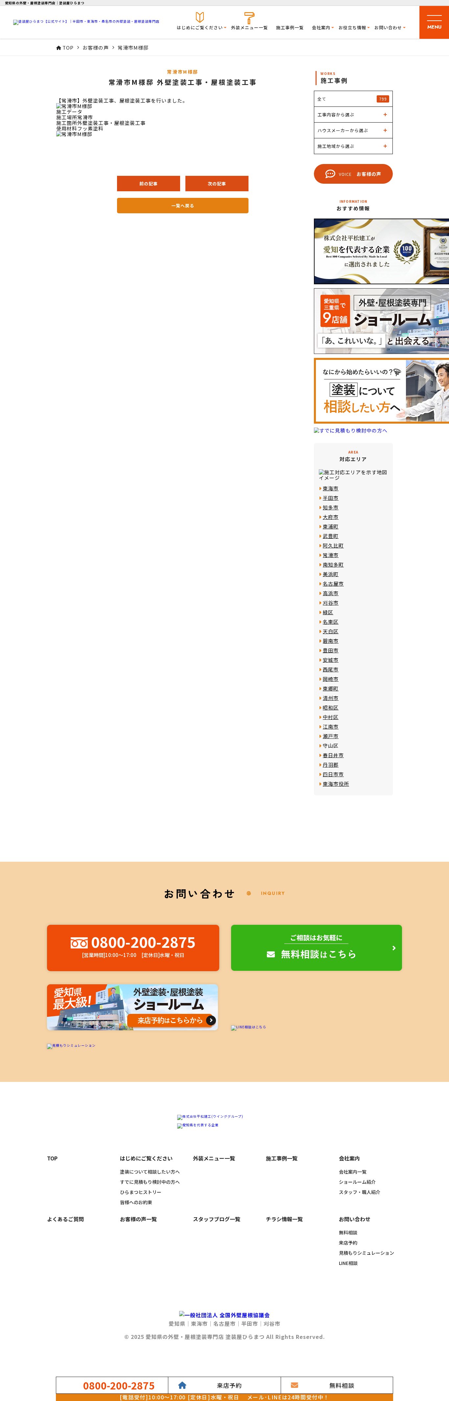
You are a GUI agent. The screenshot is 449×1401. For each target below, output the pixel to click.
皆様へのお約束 (136, 1202)
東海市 (331, 488)
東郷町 (331, 688)
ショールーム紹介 (357, 1182)
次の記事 (217, 183)
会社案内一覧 (352, 1171)
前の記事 (148, 183)
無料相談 (348, 1232)
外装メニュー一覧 (249, 27)
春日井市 (333, 755)
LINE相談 (348, 1263)
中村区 (331, 716)
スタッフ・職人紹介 (359, 1192)
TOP (52, 1158)
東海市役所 (336, 783)
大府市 (331, 516)
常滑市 (331, 554)
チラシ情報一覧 (284, 1219)
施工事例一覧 (290, 27)
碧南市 (331, 640)
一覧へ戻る (182, 205)
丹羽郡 (331, 764)
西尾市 (331, 669)
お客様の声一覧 (138, 1219)
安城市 (331, 659)
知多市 (331, 507)
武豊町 (331, 535)
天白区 (331, 631)
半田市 (331, 497)
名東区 (331, 621)
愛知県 (177, 1323)
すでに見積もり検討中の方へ (150, 1182)
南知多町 (333, 564)
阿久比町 (333, 545)
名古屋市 (333, 583)
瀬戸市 (331, 736)
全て (352, 99)
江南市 (331, 726)
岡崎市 (331, 678)
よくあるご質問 (65, 1219)
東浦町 (331, 526)
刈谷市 (331, 602)
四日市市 (333, 774)
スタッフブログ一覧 (216, 1219)
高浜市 (331, 593)
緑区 (328, 612)
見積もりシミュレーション (366, 1252)
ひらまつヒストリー (140, 1192)
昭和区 (331, 707)
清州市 (331, 697)
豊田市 (331, 650)
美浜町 (331, 574)
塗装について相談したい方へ (150, 1171)
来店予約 (348, 1242)
